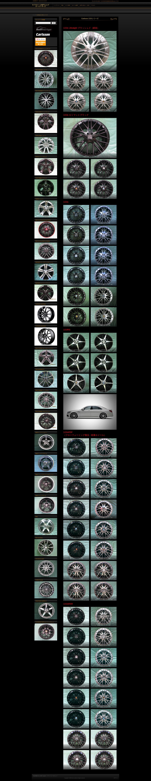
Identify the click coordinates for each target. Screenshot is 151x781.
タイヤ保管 (67, 5)
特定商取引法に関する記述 (39, 776)
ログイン (116, 778)
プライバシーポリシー (52, 776)
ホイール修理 (75, 5)
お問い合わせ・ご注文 (84, 5)
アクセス (93, 5)
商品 (62, 5)
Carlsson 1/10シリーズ (89, 18)
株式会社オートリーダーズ (52, 7)
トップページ (57, 5)
